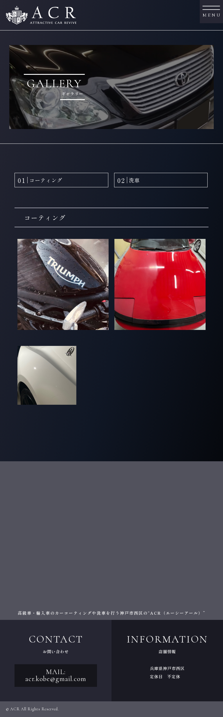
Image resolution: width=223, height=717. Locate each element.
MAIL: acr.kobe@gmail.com (55, 675)
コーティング (40, 180)
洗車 (128, 180)
